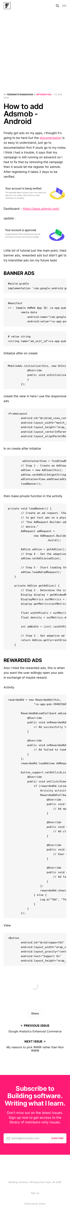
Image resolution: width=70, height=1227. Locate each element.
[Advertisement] (35, 48)
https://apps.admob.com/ (41, 208)
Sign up (35, 1193)
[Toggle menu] (64, 5)
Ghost (42, 1203)
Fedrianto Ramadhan (20, 94)
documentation (50, 138)
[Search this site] (57, 5)
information (43, 94)
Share (35, 1013)
